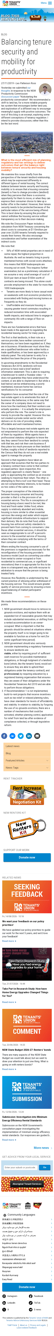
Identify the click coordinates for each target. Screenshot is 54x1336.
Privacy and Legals (38, 1325)
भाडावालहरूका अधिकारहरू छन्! (14, 1259)
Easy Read (7, 1279)
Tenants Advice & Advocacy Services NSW (23, 1320)
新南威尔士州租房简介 (12, 1219)
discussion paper (10, 96)
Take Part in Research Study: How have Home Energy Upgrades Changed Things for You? (25, 992)
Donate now (27, 857)
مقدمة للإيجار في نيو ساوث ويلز (16, 1227)
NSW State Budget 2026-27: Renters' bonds (26, 1049)
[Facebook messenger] (12, 735)
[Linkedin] (29, 735)
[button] (27, 1184)
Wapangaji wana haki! (12, 1267)
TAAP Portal (12, 1325)
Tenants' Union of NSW (38, 1318)
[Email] (37, 735)
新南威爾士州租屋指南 (12, 1223)
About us (23, 1325)
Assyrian (6, 1271)
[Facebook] (4, 735)
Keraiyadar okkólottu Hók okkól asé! (19, 1263)
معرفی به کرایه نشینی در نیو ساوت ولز (19, 1235)
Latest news (13, 746)
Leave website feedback (27, 1328)
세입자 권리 (7, 1239)
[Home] (12, 3)
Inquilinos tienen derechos (14, 1243)
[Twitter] (21, 735)
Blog (8, 753)
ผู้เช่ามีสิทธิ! (7, 1251)
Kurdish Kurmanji (10, 1275)
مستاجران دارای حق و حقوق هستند (17, 1231)
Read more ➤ (9, 941)
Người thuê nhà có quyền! (14, 1247)
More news (41, 1148)
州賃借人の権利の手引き (13, 1255)
